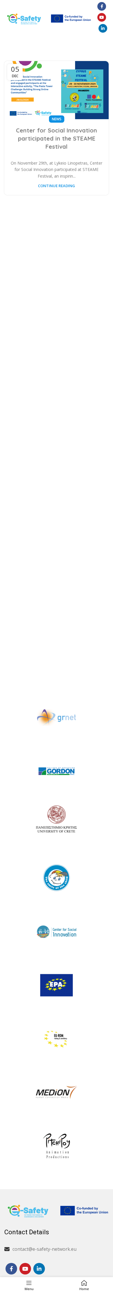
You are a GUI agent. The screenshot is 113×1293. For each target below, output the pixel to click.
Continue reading (56, 186)
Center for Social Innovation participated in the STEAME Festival (56, 138)
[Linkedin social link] (103, 28)
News (56, 119)
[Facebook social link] (101, 6)
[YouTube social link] (101, 17)
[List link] (56, 1249)
